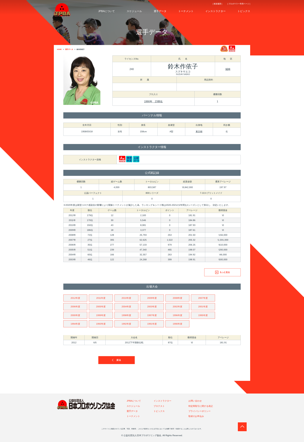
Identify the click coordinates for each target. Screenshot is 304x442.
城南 (227, 69)
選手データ (132, 411)
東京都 (199, 131)
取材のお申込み (196, 416)
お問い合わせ (195, 401)
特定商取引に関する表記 (200, 406)
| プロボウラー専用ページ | (238, 4)
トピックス (159, 411)
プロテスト (159, 406)
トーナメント (133, 416)
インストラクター (162, 401)
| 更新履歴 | (217, 4)
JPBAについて (134, 401)
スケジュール (133, 406)
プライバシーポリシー (199, 411)
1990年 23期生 (153, 101)
